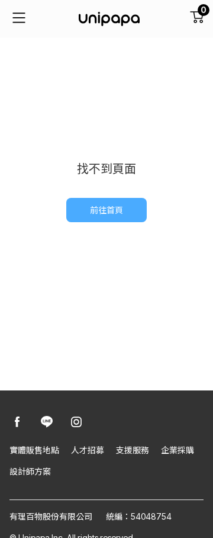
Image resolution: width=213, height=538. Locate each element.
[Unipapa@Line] (46, 422)
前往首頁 (106, 210)
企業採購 (177, 450)
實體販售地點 (34, 450)
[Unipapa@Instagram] (76, 422)
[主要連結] (19, 19)
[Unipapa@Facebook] (17, 422)
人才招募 (87, 450)
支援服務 (132, 450)
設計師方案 (30, 471)
